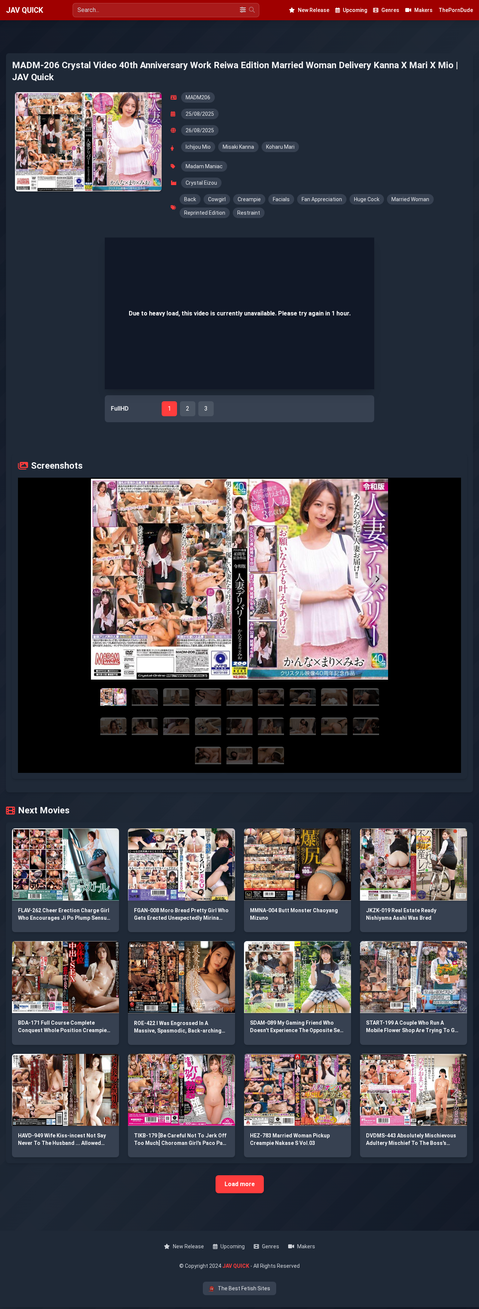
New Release (313, 10)
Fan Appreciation (322, 199)
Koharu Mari (280, 147)
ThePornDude (456, 10)
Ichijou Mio (198, 147)
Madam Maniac (204, 166)
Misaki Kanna (238, 147)
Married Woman (410, 199)
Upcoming (355, 10)
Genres (390, 10)
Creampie (249, 199)
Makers (423, 10)
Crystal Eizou (201, 183)
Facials (281, 199)
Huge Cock (366, 199)
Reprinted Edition (204, 213)
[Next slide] (377, 579)
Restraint (248, 213)
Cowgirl (217, 199)
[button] (239, 579)
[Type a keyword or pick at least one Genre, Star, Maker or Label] (252, 10)
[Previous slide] (102, 579)
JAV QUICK (24, 10)
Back (190, 199)
